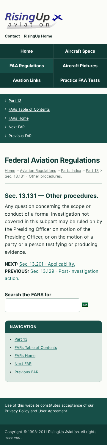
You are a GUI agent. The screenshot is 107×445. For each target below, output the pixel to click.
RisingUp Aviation (63, 432)
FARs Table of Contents (29, 109)
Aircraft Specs (80, 51)
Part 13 (15, 100)
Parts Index (71, 170)
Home (27, 51)
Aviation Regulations (38, 170)
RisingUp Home (38, 36)
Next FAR (17, 127)
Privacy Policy (17, 411)
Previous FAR (20, 136)
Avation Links (27, 80)
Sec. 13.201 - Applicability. (47, 264)
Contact (12, 36)
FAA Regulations (27, 65)
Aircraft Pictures (80, 65)
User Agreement (52, 411)
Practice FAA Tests (80, 80)
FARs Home (19, 118)
